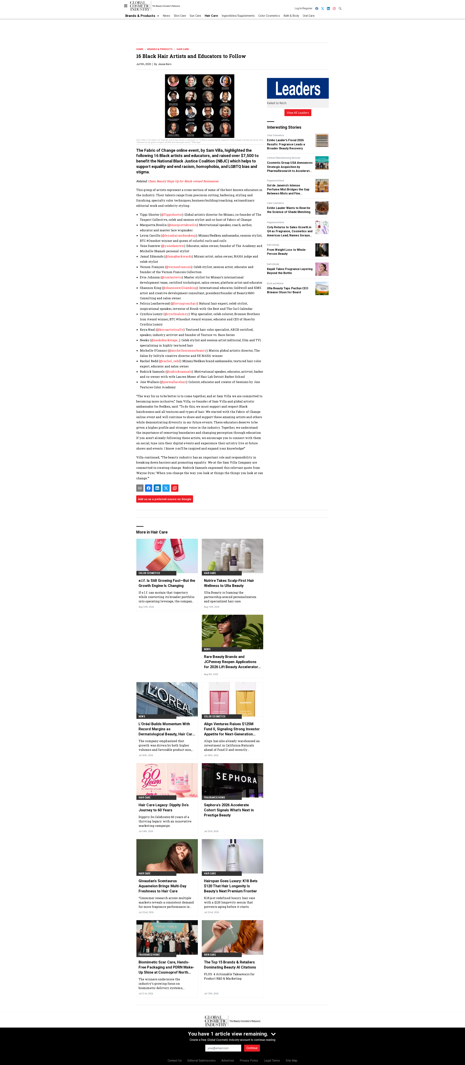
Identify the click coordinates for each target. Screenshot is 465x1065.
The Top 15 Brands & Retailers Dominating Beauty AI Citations (230, 964)
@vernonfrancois (178, 267)
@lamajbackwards (178, 256)
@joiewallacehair (173, 382)
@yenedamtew (173, 246)
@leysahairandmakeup (179, 235)
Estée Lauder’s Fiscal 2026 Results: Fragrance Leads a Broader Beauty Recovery (286, 144)
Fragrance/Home (275, 180)
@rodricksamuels (179, 371)
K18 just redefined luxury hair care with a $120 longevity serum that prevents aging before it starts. (229, 902)
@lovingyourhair (184, 303)
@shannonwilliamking (180, 288)
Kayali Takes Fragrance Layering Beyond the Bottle (290, 271)
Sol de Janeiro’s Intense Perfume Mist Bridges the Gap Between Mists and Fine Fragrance (288, 190)
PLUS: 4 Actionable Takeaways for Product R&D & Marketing (229, 976)
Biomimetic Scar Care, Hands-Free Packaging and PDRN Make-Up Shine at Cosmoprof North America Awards (166, 967)
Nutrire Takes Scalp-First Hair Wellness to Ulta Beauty (229, 583)
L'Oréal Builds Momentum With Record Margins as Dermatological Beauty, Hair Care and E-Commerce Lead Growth (166, 729)
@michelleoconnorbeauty (188, 350)
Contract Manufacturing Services (283, 158)
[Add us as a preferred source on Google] (174, 488)
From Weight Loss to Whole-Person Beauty (287, 251)
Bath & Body (273, 245)
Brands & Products (159, 49)
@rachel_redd (170, 361)
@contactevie (171, 277)
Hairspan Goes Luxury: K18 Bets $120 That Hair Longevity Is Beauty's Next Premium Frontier (231, 886)
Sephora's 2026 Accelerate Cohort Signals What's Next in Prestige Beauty (229, 810)
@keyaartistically (170, 329)
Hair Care (183, 49)
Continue (252, 1048)
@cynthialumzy (177, 314)
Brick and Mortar (275, 283)
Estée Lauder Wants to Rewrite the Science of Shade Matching (288, 210)
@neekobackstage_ (165, 340)
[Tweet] (166, 488)
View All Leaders (298, 113)
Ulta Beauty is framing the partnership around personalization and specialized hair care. (230, 597)
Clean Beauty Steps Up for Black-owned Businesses (183, 181)
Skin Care (210, 954)
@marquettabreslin (182, 225)
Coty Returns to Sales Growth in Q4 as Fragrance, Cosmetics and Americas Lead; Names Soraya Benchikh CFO (289, 231)
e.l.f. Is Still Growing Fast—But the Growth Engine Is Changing (167, 583)
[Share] (148, 488)
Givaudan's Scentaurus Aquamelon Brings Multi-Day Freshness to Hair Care (163, 886)
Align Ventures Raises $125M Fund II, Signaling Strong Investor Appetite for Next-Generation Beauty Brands (232, 729)
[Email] (139, 488)
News (207, 649)
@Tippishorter (171, 214)
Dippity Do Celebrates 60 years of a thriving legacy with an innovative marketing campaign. (165, 821)
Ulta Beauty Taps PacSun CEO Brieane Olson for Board (287, 290)
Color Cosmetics (275, 135)
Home (139, 49)
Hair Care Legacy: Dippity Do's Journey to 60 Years (164, 807)
